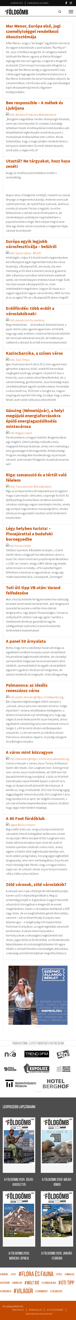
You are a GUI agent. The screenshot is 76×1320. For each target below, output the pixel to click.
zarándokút (41, 1291)
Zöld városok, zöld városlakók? (36, 884)
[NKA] (10, 1054)
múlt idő (32, 1283)
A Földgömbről (55, 1309)
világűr (23, 1291)
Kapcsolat (18, 1309)
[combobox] (60, 11)
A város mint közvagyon (29, 752)
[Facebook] (66, 3)
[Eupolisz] (37, 1069)
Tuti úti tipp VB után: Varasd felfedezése (33, 590)
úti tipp (66, 1283)
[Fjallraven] (10, 1069)
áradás (4, 1274)
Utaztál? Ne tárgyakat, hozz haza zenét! (38, 163)
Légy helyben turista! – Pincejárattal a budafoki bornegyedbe (29, 534)
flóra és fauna (36, 1274)
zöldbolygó (56, 1291)
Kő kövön (5, 1283)
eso (13, 1274)
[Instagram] (71, 3)
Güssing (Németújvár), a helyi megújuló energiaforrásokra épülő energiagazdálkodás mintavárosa (35, 418)
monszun (17, 1283)
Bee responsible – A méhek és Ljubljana (34, 105)
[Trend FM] (37, 1054)
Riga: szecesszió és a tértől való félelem (36, 477)
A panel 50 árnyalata (26, 641)
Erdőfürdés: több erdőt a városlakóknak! (30, 310)
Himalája (69, 1274)
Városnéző (5, 1291)
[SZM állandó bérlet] (38, 995)
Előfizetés (17, 3)
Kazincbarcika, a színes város (34, 353)
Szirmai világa (49, 1283)
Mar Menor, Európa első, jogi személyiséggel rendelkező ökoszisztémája (33, 31)
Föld (59, 1274)
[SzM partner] (20, 1083)
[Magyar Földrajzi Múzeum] (63, 1069)
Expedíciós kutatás (37, 3)
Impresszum (35, 1309)
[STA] (63, 1054)
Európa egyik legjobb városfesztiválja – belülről (31, 244)
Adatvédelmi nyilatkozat (39, 1313)
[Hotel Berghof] (55, 1083)
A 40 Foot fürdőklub (25, 818)
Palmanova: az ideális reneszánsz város (27, 687)
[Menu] (71, 11)
